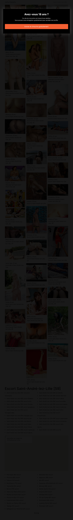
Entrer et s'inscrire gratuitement (36, 26)
